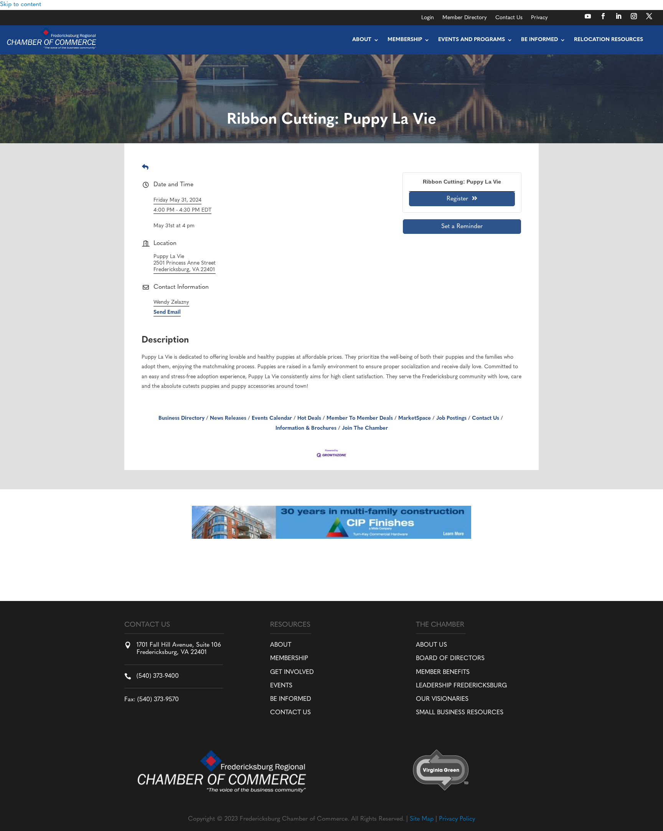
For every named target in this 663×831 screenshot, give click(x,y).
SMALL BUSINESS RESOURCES (459, 713)
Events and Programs (471, 40)
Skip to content (20, 5)
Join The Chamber (365, 428)
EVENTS (281, 686)
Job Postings (451, 418)
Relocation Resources (608, 40)
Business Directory (181, 418)
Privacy (539, 18)
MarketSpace (414, 418)
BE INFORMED (290, 699)
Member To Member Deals (360, 418)
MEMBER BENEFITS (443, 672)
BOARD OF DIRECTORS (450, 659)
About (361, 40)
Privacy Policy (457, 819)
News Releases (228, 418)
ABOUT (280, 645)
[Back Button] (145, 167)
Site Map (422, 819)
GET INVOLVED (292, 672)
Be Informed (539, 40)
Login (427, 18)
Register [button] (457, 199)
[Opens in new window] (588, 16)
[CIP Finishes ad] (331, 537)
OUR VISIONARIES (442, 699)
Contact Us (509, 18)
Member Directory (464, 18)
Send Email (167, 312)
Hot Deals (309, 418)
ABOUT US (431, 645)
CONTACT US (290, 713)
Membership (405, 40)
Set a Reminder (462, 226)
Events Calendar (272, 418)
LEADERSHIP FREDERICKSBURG (461, 686)
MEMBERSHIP (289, 659)
